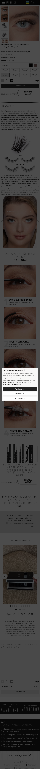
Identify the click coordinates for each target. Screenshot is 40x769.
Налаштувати (20, 399)
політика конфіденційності (14, 370)
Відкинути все (20, 394)
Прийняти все (20, 389)
